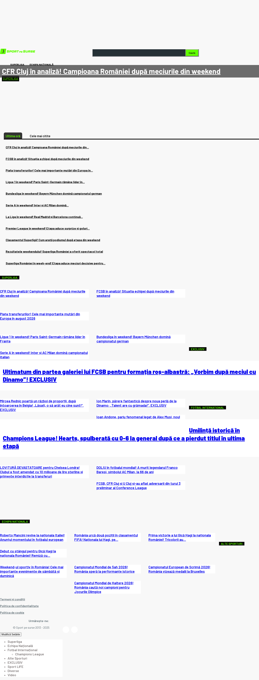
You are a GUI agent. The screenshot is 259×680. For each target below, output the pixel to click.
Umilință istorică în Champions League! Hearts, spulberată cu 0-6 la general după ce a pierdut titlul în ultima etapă (124, 437)
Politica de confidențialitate (19, 606)
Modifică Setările (11, 634)
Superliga (10, 78)
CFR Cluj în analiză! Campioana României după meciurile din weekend (111, 71)
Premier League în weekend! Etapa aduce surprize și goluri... (48, 228)
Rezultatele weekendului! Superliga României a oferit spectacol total (54, 251)
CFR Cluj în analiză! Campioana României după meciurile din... (47, 147)
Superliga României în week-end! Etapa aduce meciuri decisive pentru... (55, 263)
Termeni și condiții (12, 599)
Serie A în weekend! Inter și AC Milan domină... (37, 205)
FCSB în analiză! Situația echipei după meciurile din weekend (47, 159)
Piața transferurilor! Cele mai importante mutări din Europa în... (49, 170)
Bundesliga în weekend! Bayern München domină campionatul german (54, 193)
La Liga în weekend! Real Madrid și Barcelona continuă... (44, 217)
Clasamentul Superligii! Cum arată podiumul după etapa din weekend (53, 240)
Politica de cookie (12, 612)
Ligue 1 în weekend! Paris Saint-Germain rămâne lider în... (45, 182)
